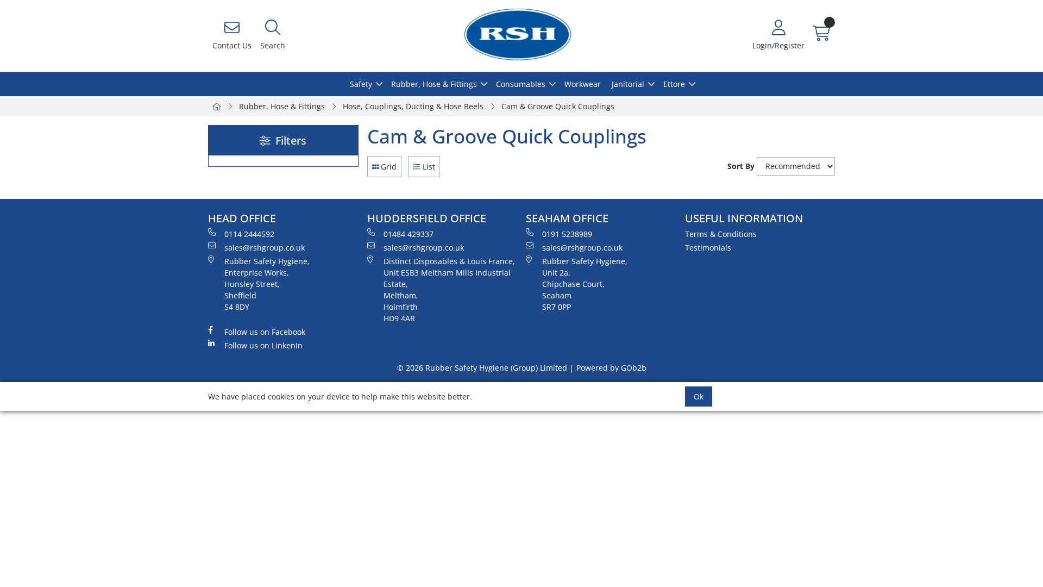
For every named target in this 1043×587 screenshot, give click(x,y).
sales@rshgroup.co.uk (264, 247)
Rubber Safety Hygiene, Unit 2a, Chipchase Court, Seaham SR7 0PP (584, 284)
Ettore (674, 84)
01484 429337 (408, 234)
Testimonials (708, 247)
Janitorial (628, 84)
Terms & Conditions (721, 234)
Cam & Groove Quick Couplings (557, 106)
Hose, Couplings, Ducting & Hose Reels (413, 106)
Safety (361, 84)
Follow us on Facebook (264, 332)
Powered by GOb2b (611, 368)
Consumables (520, 84)
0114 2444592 (249, 234)
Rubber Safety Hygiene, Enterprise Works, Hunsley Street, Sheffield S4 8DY (267, 284)
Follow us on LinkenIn (263, 345)
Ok (698, 396)
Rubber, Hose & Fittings (434, 84)
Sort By (741, 166)
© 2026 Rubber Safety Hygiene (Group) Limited (482, 368)
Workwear (582, 84)
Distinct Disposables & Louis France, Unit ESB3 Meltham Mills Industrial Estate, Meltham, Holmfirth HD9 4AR (449, 289)
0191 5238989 (567, 234)
